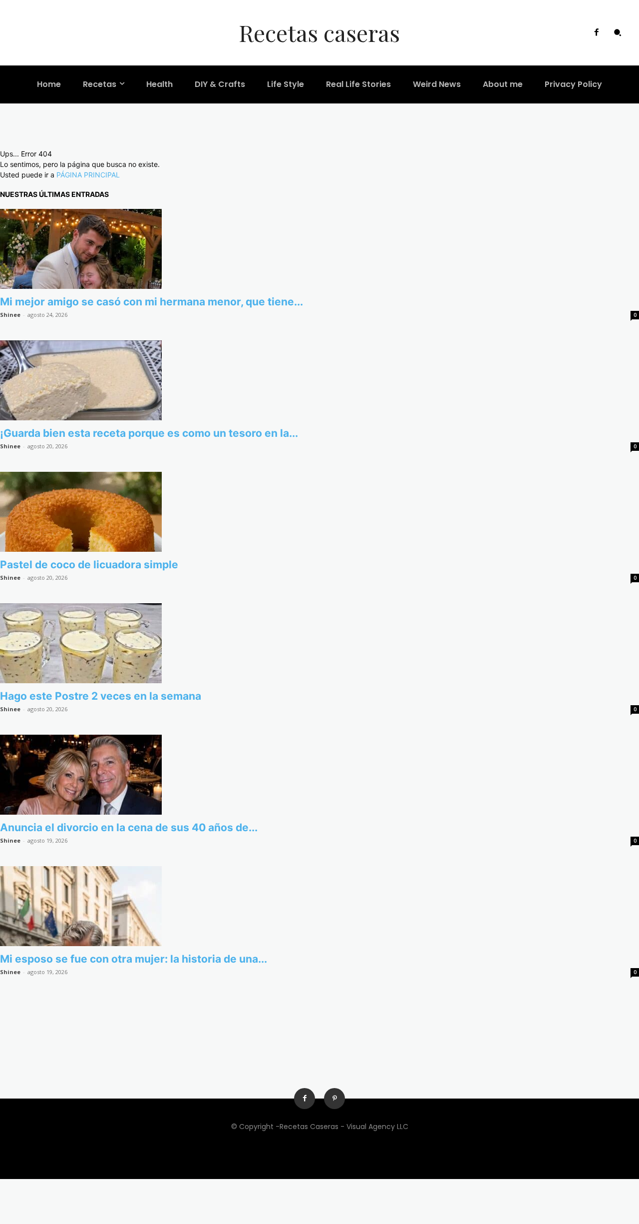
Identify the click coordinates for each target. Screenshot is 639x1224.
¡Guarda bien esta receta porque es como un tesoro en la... (149, 433)
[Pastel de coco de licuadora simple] (319, 512)
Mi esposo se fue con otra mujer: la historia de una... (133, 959)
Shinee (10, 314)
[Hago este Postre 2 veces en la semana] (319, 643)
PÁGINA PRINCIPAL (88, 174)
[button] (617, 32)
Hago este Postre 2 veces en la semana (100, 696)
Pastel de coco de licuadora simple (89, 564)
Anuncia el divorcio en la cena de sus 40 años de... (129, 827)
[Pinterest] (334, 1098)
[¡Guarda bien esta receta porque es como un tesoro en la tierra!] (319, 380)
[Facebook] (596, 32)
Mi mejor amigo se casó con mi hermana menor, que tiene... (151, 301)
